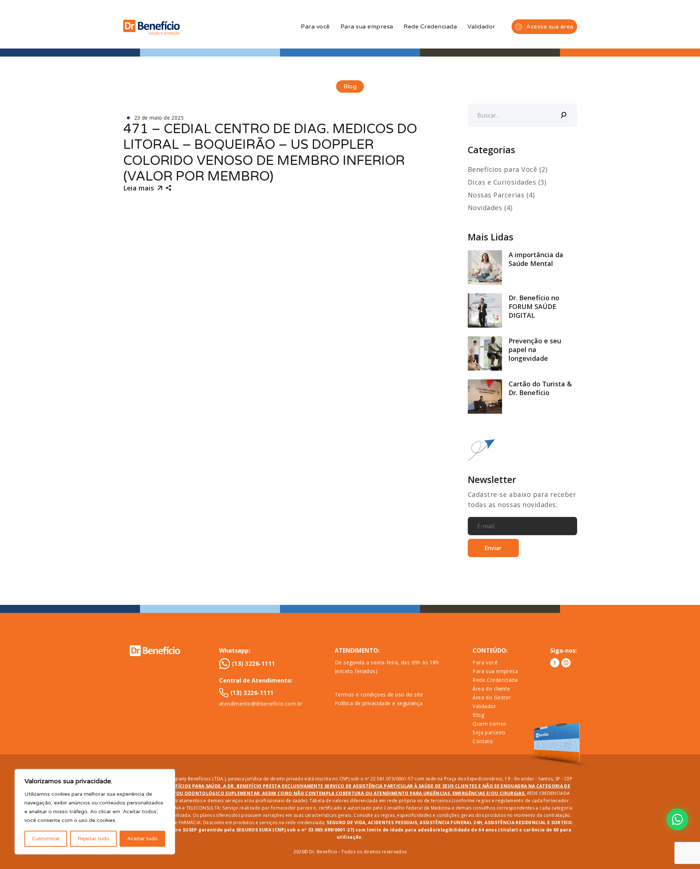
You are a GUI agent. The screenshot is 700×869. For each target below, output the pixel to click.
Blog (478, 714)
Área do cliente (491, 688)
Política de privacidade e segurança (379, 703)
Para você (315, 26)
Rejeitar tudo (93, 838)
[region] (95, 811)
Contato (482, 741)
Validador (481, 26)
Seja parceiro (488, 732)
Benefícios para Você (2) (508, 169)
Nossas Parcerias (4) (501, 194)
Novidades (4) (490, 207)
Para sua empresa (367, 26)
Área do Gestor (491, 697)
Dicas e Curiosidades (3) (507, 182)
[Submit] (564, 115)
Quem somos (489, 723)
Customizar (46, 838)
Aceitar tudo (142, 838)
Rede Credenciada (430, 26)
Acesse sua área (549, 26)
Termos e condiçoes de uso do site (379, 694)
